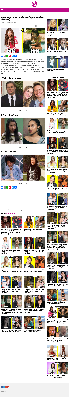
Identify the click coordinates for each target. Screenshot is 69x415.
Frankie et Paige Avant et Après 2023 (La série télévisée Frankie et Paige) (34, 251)
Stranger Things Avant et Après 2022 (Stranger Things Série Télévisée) (34, 291)
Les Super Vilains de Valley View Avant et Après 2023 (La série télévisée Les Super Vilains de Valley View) (11, 231)
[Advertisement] (23, 199)
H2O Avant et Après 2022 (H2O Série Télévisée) (57, 359)
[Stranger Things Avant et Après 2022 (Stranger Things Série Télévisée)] (34, 282)
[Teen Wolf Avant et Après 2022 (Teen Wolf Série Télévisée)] (11, 322)
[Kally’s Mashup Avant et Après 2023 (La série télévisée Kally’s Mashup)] (11, 243)
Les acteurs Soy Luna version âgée (56, 52)
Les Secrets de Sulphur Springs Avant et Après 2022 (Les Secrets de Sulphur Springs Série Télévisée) (11, 311)
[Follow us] (67, 10)
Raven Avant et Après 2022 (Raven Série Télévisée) (33, 331)
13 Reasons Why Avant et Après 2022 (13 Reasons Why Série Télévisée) (34, 310)
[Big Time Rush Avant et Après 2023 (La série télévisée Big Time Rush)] (11, 262)
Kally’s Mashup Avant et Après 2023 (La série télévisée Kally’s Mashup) (11, 251)
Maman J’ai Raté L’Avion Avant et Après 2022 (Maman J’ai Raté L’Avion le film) (57, 340)
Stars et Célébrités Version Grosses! (56, 70)
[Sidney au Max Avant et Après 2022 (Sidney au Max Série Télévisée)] (11, 282)
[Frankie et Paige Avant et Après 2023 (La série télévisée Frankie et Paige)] (34, 243)
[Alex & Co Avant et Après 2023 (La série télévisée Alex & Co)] (34, 262)
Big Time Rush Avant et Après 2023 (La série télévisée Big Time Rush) (11, 271)
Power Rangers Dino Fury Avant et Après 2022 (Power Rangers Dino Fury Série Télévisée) (57, 321)
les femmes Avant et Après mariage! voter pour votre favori (56, 33)
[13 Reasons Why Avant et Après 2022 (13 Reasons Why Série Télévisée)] (34, 301)
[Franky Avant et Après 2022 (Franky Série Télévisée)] (57, 368)
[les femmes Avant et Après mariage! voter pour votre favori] (57, 25)
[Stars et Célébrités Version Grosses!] (57, 62)
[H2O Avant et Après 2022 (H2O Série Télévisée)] (57, 351)
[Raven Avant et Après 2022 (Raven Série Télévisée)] (34, 322)
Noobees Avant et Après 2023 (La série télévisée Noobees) (33, 230)
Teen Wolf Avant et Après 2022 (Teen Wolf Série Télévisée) (11, 331)
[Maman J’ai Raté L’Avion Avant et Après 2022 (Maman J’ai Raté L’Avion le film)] (57, 331)
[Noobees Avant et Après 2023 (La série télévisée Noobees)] (34, 222)
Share (2, 30)
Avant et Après (11, 213)
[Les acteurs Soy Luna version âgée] (57, 44)
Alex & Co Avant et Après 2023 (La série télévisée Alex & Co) (34, 270)
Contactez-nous (4, 391)
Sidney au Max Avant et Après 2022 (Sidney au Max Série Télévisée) (10, 291)
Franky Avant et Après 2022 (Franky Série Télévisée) (56, 376)
